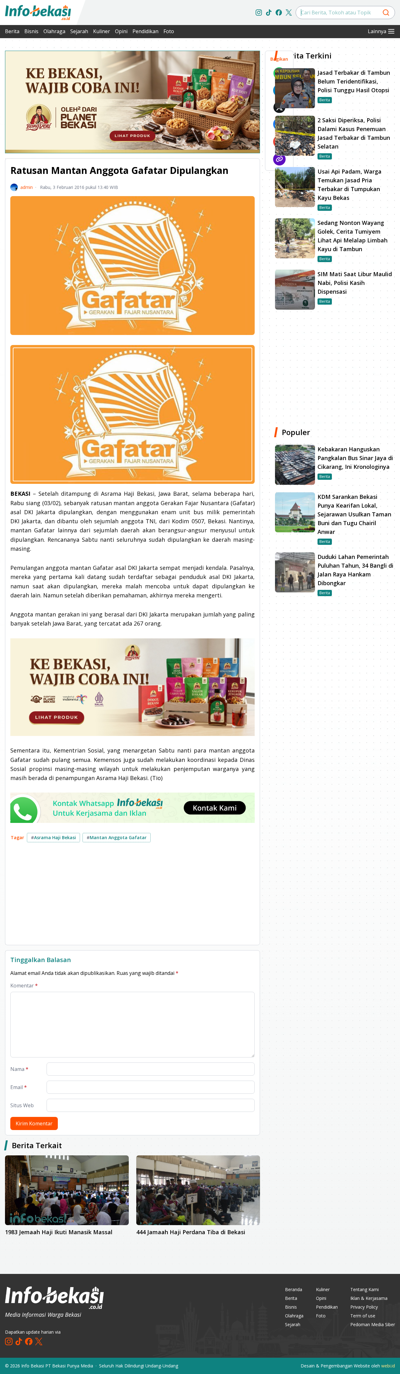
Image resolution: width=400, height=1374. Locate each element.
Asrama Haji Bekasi (53, 837)
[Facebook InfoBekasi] (279, 12)
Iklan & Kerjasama (369, 1298)
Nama (19, 1069)
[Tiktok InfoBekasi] (269, 12)
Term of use (362, 1316)
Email (18, 1087)
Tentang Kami (364, 1289)
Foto (168, 31)
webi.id (388, 1366)
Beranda (293, 1289)
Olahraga (54, 31)
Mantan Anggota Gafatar (117, 837)
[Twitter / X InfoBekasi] (289, 12)
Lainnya (377, 31)
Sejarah (79, 31)
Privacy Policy (364, 1307)
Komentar (24, 985)
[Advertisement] (132, 896)
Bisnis (31, 31)
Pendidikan (145, 31)
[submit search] (386, 12)
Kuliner (101, 31)
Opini (121, 31)
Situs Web (22, 1105)
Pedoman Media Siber (372, 1324)
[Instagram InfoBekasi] (259, 12)
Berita (12, 31)
